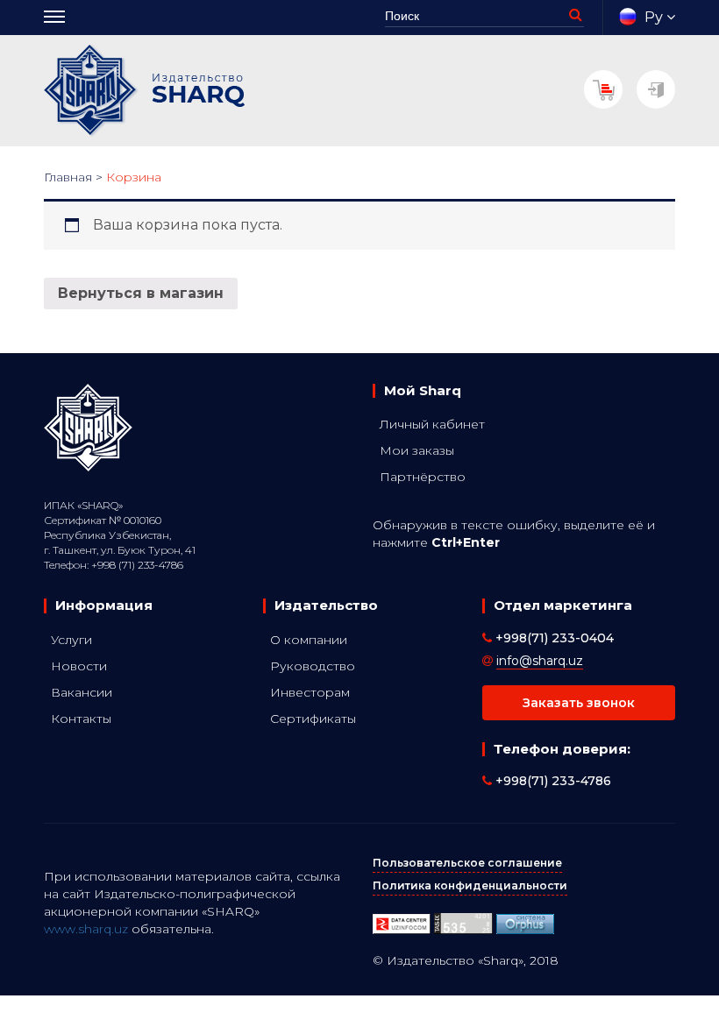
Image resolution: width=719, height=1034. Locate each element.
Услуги (71, 640)
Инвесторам (310, 692)
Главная (68, 177)
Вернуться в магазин (141, 293)
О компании (308, 640)
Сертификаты (313, 718)
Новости (79, 666)
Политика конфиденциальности (470, 885)
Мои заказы (417, 450)
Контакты (81, 718)
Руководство (312, 666)
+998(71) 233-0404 (553, 638)
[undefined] (525, 922)
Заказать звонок (579, 703)
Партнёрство (423, 477)
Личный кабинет (432, 424)
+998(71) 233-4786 (551, 781)
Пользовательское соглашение (467, 862)
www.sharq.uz (86, 929)
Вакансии (81, 692)
